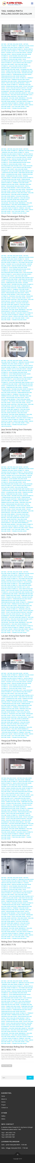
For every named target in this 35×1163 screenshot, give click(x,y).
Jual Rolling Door (7, 64)
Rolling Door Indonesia (17, 98)
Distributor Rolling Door (18, 785)
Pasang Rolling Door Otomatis (22, 177)
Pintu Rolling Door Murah (15, 83)
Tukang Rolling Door (19, 108)
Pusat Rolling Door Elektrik (16, 88)
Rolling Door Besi (22, 196)
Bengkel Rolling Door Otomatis (13, 47)
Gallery (3, 1116)
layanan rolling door (13, 174)
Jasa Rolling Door (15, 59)
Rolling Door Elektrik (8, 96)
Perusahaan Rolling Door (15, 186)
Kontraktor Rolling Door (10, 69)
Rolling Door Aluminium (19, 194)
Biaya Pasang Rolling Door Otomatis (15, 881)
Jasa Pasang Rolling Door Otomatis (13, 790)
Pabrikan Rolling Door (14, 176)
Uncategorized (6, 426)
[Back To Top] (17, 1154)
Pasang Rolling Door (13, 72)
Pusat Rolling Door (18, 191)
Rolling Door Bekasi (17, 91)
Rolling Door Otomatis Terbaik (13, 103)
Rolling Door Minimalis (20, 99)
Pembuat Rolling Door (20, 182)
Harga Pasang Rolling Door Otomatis (19, 788)
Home (3, 1096)
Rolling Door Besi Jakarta (18, 93)
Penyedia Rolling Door (9, 81)
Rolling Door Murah (8, 101)
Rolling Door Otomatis (25, 101)
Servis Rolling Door (19, 835)
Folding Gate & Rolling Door (16, 52)
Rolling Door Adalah (13, 89)
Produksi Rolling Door (17, 189)
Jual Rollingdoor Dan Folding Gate (21, 171)
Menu (32, 3)
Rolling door (22, 192)
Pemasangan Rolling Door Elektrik (13, 76)
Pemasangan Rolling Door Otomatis (13, 77)
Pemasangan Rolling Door (22, 74)
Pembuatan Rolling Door (20, 79)
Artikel (3, 44)
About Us (4, 1099)
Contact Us (4, 1107)
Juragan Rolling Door (18, 67)
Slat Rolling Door (18, 106)
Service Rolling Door (20, 104)
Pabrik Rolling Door (13, 71)
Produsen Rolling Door (14, 86)
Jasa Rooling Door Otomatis (15, 793)
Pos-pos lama (6, 1065)
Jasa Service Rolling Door (22, 62)
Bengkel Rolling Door (26, 45)
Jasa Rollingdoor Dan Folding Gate (13, 587)
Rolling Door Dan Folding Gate (21, 94)
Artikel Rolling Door (15, 44)
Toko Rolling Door (18, 837)
